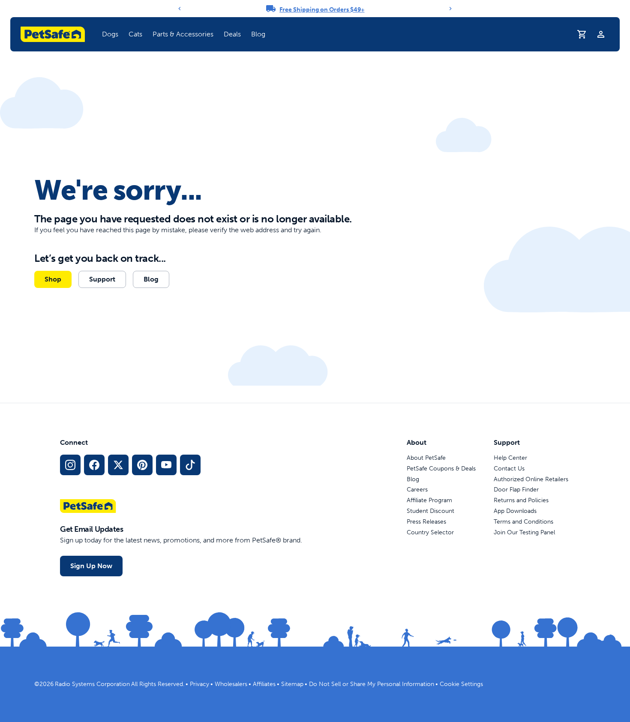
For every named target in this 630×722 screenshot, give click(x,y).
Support (102, 279)
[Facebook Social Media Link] (94, 465)
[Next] (450, 8)
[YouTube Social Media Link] (166, 465)
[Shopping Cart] (582, 34)
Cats (135, 34)
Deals (232, 34)
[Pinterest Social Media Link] (142, 465)
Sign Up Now (91, 566)
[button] (110, 34)
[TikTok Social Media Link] (190, 465)
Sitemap (292, 684)
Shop (53, 279)
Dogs (110, 34)
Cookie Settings (461, 684)
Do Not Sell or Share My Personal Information (371, 684)
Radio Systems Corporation (92, 684)
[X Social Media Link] (118, 465)
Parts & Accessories (183, 34)
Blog (258, 34)
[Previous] (179, 8)
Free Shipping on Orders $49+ (322, 9)
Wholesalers (231, 684)
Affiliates (264, 684)
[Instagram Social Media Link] (70, 465)
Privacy (199, 684)
